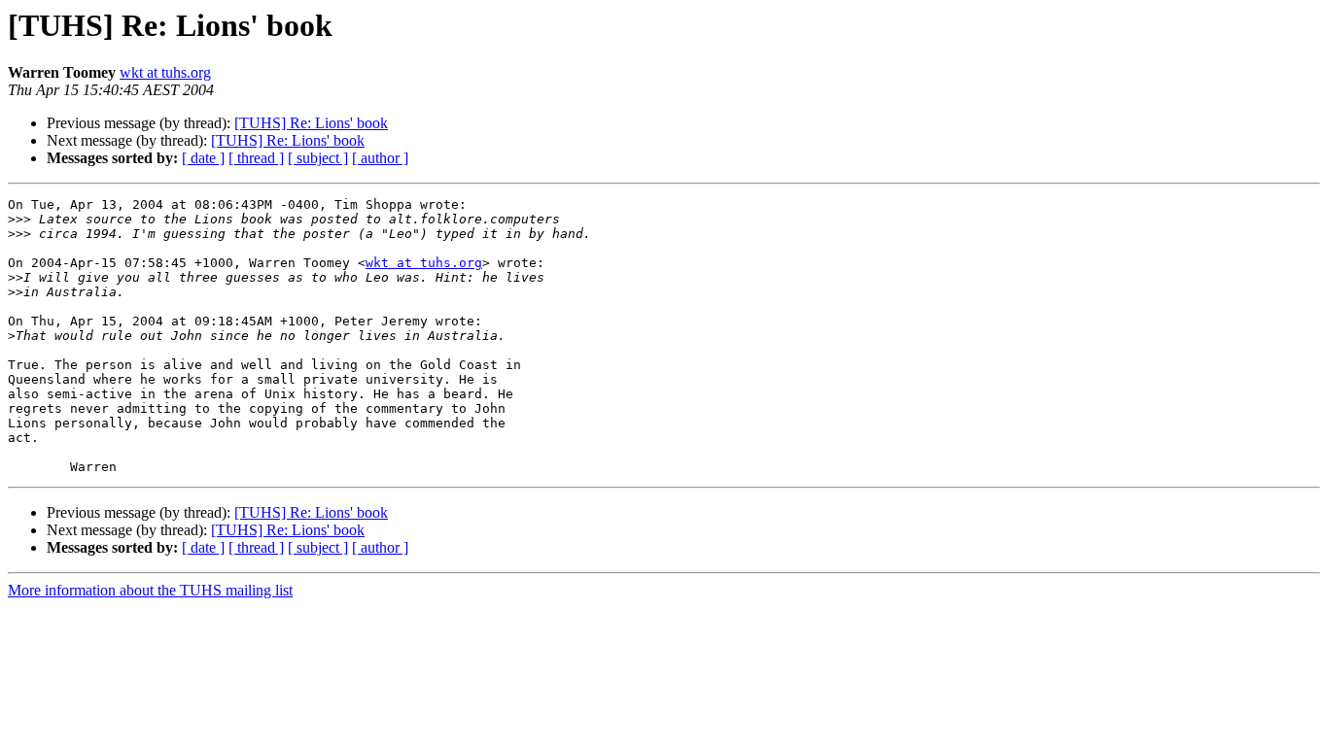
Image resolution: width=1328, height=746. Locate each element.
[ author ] (380, 158)
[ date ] (203, 158)
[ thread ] (256, 158)
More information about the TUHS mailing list (150, 590)
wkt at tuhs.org (165, 72)
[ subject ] (318, 158)
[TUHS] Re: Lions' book (311, 123)
